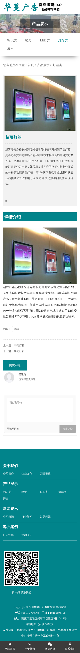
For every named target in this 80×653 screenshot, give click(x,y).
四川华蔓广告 (42, 629)
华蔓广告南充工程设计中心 (43, 635)
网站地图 (31, 624)
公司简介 (8, 473)
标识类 (12, 40)
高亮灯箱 (19, 345)
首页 (31, 65)
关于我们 (10, 466)
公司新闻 (8, 516)
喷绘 (28, 40)
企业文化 (27, 473)
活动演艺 (27, 534)
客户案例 (10, 527)
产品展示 (43, 65)
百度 (41, 624)
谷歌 (49, 624)
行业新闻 (27, 516)
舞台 (10, 48)
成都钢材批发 (25, 629)
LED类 (45, 40)
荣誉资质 (45, 473)
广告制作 (8, 534)
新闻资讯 (10, 509)
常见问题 (45, 516)
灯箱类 (63, 40)
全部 (16, 329)
